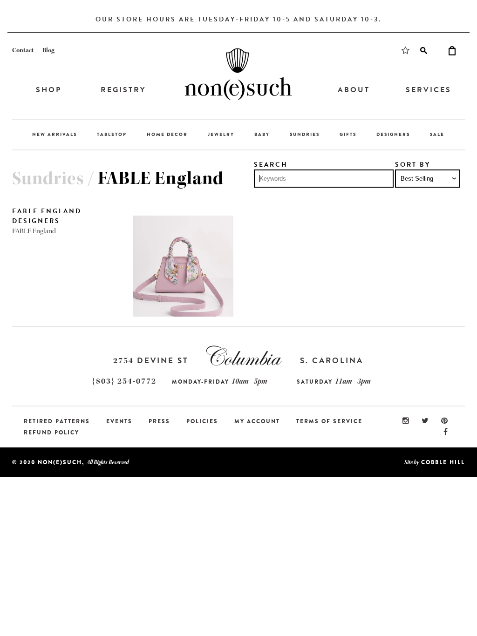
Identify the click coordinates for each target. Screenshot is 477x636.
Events (119, 421)
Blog (48, 50)
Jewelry (221, 134)
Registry (123, 89)
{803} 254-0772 (124, 381)
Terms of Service (329, 421)
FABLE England (34, 231)
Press (159, 421)
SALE (437, 134)
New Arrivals (54, 134)
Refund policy (51, 432)
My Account (257, 421)
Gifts (348, 134)
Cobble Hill (443, 462)
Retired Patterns (57, 421)
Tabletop (112, 134)
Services (428, 89)
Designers (393, 134)
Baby (262, 134)
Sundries (305, 134)
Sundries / (55, 178)
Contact (23, 50)
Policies (202, 421)
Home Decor (167, 134)
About (354, 89)
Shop (48, 89)
